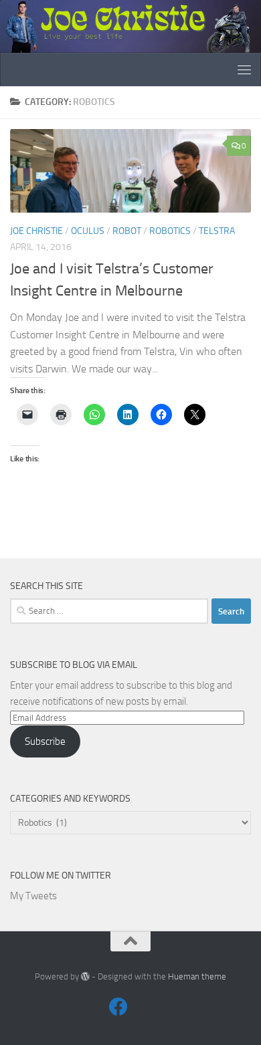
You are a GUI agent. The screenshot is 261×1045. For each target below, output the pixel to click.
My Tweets (33, 896)
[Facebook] (118, 1007)
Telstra (217, 231)
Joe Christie (36, 231)
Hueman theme (197, 976)
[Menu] (244, 69)
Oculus (87, 231)
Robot (126, 231)
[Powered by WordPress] (85, 976)
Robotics (170, 231)
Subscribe (45, 741)
